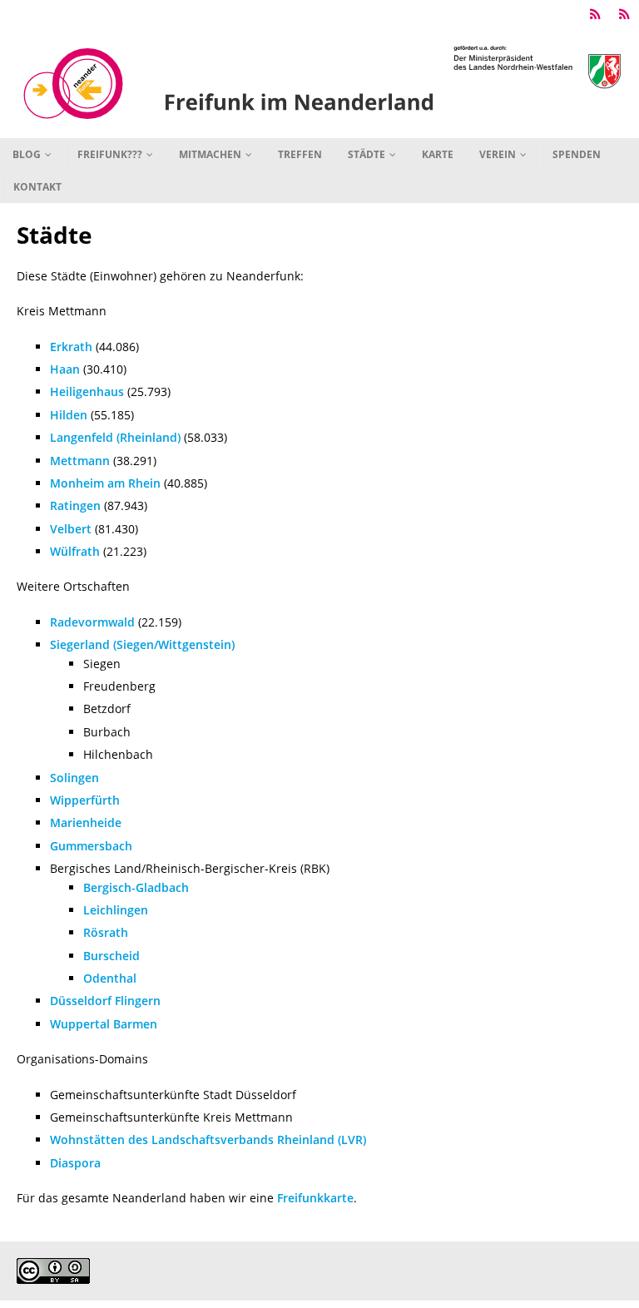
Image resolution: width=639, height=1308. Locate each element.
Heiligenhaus (87, 391)
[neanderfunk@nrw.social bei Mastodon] (624, 14)
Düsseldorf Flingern (105, 1000)
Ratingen (75, 505)
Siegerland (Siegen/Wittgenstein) (142, 644)
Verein (497, 154)
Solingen (74, 777)
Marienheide (85, 822)
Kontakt (37, 187)
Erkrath (71, 346)
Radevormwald (92, 622)
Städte (366, 154)
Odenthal (109, 978)
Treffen (300, 154)
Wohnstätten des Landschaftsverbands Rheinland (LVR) (208, 1139)
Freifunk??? (109, 154)
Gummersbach (91, 846)
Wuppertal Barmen (103, 1024)
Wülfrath (75, 551)
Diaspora (75, 1163)
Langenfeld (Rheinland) (115, 437)
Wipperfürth (85, 800)
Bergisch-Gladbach (136, 887)
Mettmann (80, 460)
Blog (26, 154)
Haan (65, 369)
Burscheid (111, 956)
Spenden (576, 154)
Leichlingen (115, 910)
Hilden (68, 415)
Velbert (71, 529)
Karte (437, 154)
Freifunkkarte (315, 1198)
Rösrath (105, 932)
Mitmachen (210, 154)
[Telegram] (595, 14)
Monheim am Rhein (105, 483)
